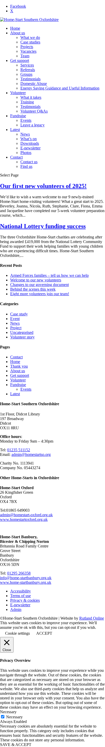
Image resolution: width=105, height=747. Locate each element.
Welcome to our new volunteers (35, 280)
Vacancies (28, 51)
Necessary (14, 717)
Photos (25, 152)
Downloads (29, 143)
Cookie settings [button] (17, 633)
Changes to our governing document (39, 284)
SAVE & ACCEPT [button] (15, 744)
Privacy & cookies (25, 600)
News (25, 134)
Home (15, 28)
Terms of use (20, 596)
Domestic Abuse (33, 83)
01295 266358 (19, 573)
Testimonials (30, 79)
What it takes (30, 97)
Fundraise (18, 116)
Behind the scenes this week (33, 289)
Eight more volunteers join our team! (39, 294)
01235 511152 (18, 450)
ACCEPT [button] (44, 633)
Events (25, 120)
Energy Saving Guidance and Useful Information (59, 88)
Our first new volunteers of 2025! (43, 186)
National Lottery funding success (43, 226)
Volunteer (18, 93)
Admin (15, 609)
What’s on (28, 139)
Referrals (27, 70)
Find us (26, 166)
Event (15, 318)
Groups (26, 74)
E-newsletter (30, 148)
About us (17, 33)
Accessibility (20, 591)
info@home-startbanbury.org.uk (25, 578)
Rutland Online (91, 618)
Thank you (19, 366)
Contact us (28, 162)
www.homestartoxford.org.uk (24, 519)
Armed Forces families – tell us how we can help (49, 275)
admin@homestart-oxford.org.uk (26, 515)
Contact (16, 157)
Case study (19, 314)
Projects (26, 47)
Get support (19, 60)
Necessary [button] (8, 712)
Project (15, 328)
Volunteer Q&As (34, 111)
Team (24, 56)
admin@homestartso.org (31, 454)
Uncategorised (21, 332)
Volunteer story (22, 337)
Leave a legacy (32, 125)
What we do (30, 37)
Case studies (30, 42)
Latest (15, 129)
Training (27, 102)
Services (27, 65)
